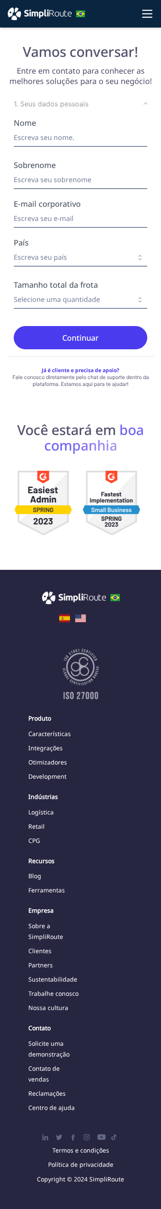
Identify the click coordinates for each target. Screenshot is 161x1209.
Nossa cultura (48, 1008)
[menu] (80, 14)
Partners (40, 965)
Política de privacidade (80, 1164)
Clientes (40, 951)
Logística (41, 812)
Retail (36, 826)
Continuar (80, 338)
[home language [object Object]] (64, 617)
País (21, 242)
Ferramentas (46, 890)
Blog (34, 876)
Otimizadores (47, 762)
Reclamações (47, 1093)
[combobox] (80, 258)
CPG (34, 840)
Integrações (45, 748)
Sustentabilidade (52, 979)
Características (49, 734)
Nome (25, 123)
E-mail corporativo (47, 204)
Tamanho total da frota (56, 285)
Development (47, 776)
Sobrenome (35, 165)
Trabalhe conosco (53, 993)
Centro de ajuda (51, 1107)
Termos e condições (80, 1150)
